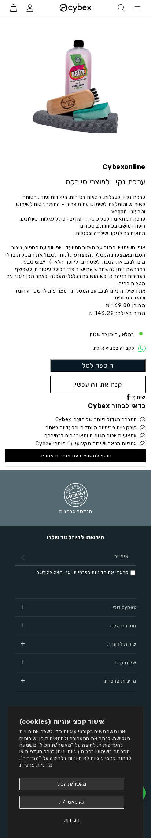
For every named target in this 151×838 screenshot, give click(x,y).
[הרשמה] (23, 557)
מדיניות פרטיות (36, 765)
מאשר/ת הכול (71, 784)
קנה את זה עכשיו (97, 384)
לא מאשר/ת (71, 802)
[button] (137, 8)
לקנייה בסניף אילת (114, 348)
